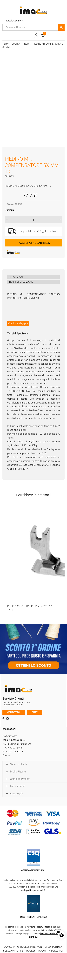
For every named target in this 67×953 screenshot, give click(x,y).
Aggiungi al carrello (34, 242)
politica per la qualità (35, 890)
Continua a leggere (18, 323)
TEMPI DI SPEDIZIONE (21, 281)
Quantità (9, 210)
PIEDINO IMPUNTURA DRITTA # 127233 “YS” (29, 606)
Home (5, 43)
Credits (6, 755)
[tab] (33, 277)
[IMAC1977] (29, 252)
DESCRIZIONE (16, 276)
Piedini (26, 43)
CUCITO (16, 43)
